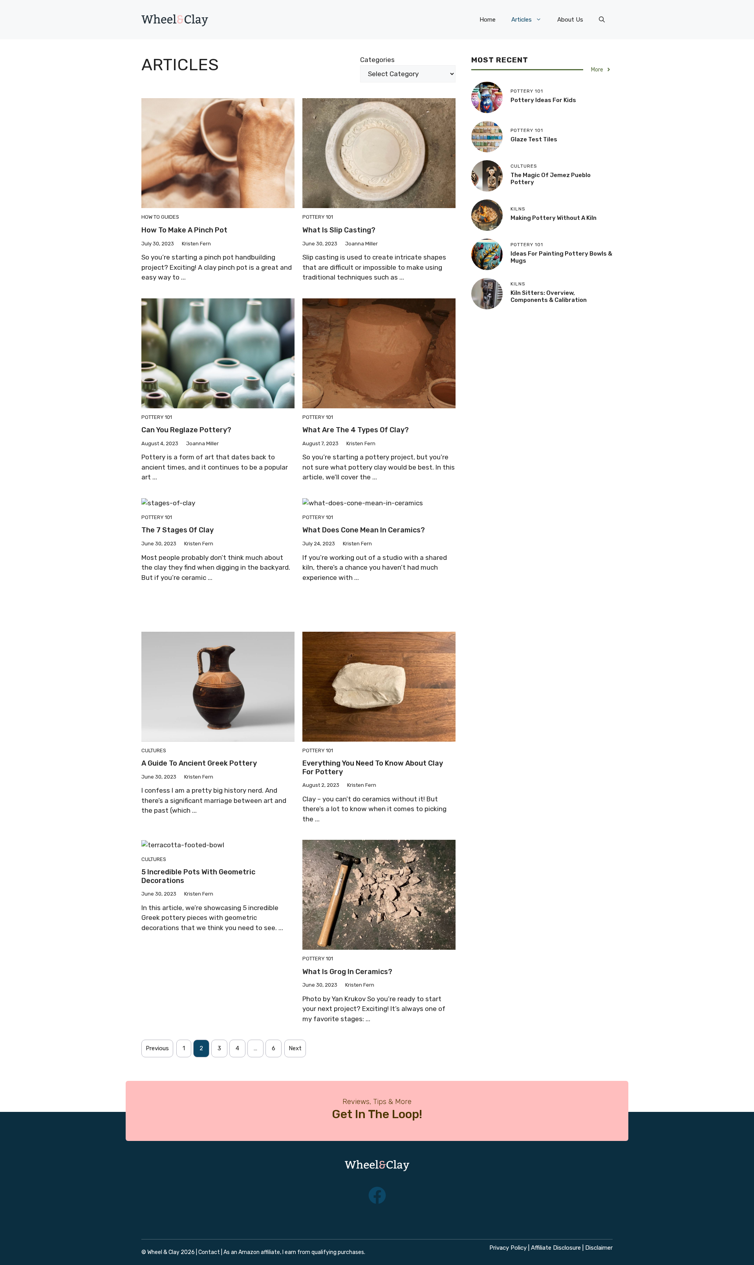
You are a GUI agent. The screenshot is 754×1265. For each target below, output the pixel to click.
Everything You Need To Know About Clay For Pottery (372, 767)
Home (487, 19)
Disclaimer (599, 1247)
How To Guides (160, 217)
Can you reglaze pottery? (186, 430)
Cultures (153, 750)
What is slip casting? (338, 230)
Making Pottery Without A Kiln (554, 217)
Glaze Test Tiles (534, 139)
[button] (602, 19)
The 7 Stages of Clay (177, 530)
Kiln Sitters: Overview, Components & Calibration (549, 296)
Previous (157, 1048)
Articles (521, 19)
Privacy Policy (508, 1247)
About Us (570, 19)
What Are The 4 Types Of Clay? (355, 430)
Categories (377, 60)
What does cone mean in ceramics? (363, 530)
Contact (209, 1252)
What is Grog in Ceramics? (347, 971)
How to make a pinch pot (184, 230)
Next (295, 1048)
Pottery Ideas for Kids (543, 100)
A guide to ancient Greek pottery (199, 763)
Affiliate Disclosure (556, 1247)
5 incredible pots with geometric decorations (198, 876)
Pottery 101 (317, 217)
